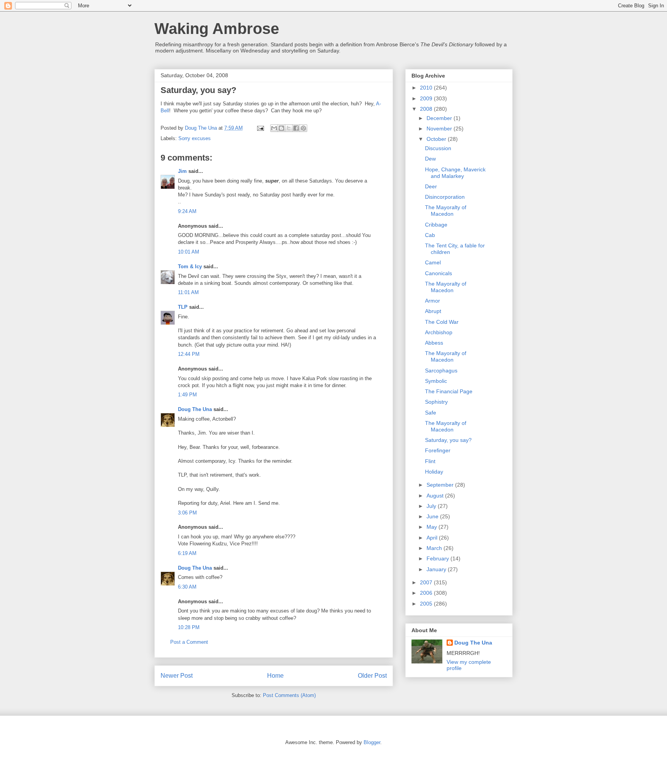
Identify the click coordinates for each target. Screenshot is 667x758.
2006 (427, 593)
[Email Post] (260, 128)
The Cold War (442, 322)
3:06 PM (187, 513)
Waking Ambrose (216, 28)
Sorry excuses (194, 138)
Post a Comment (189, 642)
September (441, 485)
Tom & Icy (190, 266)
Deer (431, 186)
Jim (182, 171)
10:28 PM (189, 627)
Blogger (372, 742)
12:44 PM (189, 354)
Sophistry (436, 402)
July (432, 506)
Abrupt (433, 311)
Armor (432, 301)
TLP (183, 307)
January (437, 569)
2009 (427, 98)
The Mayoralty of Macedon (445, 210)
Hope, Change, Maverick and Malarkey (455, 172)
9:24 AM (187, 211)
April (433, 538)
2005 (427, 604)
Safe (430, 412)
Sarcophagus (441, 370)
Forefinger (437, 450)
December (440, 118)
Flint (430, 461)
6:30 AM (187, 587)
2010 (427, 88)
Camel (433, 262)
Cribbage (436, 225)
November (440, 128)
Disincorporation (445, 197)
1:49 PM (187, 395)
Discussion (438, 148)
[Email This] (274, 128)
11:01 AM (188, 292)
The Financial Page (448, 391)
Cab (430, 235)
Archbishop (438, 332)
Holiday (434, 472)
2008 (427, 109)
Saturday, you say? (448, 440)
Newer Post (177, 675)
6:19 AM (187, 553)
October (437, 139)
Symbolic (436, 381)
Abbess (434, 343)
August (436, 495)
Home (275, 675)
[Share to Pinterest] (303, 128)
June (433, 516)
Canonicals (438, 273)
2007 (427, 582)
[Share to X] (289, 128)
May (432, 527)
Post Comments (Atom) (289, 695)
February (438, 558)
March (435, 548)
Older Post (372, 675)
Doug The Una (195, 409)
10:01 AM (188, 252)
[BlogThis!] (281, 128)
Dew (430, 159)
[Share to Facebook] (296, 128)
